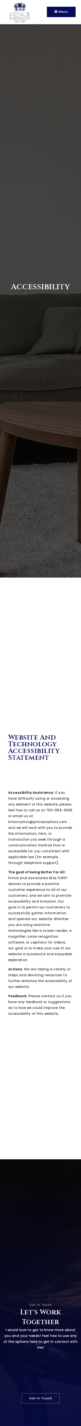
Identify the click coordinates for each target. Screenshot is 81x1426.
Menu (63, 12)
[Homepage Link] (19, 11)
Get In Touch (40, 1398)
